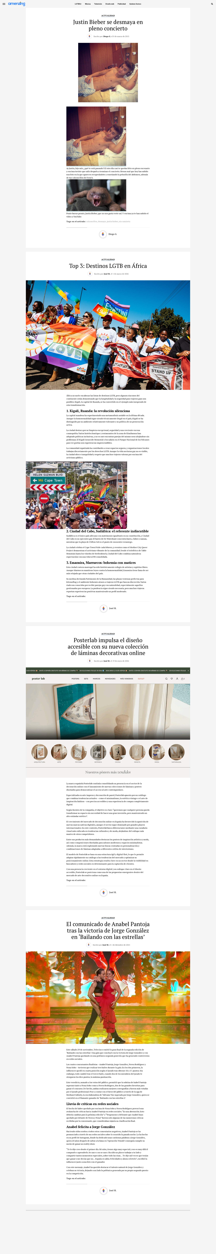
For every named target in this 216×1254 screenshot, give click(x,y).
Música (88, 4)
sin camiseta (124, 221)
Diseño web (110, 4)
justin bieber (112, 221)
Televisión (98, 4)
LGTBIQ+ (78, 4)
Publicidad (122, 4)
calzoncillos (91, 221)
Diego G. (107, 36)
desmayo (102, 221)
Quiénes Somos (135, 4)
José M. (107, 274)
